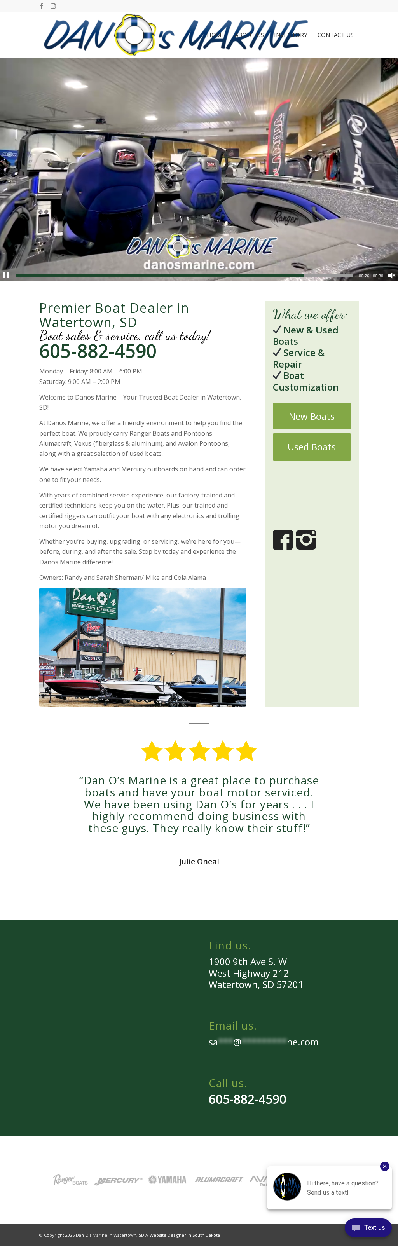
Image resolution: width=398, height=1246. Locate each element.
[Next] (341, 785)
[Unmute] (392, 275)
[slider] (184, 275)
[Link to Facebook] (41, 6)
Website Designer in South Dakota (185, 1235)
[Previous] (56, 785)
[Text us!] (368, 1230)
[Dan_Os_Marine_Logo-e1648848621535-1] (175, 35)
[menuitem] (216, 35)
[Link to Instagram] (53, 6)
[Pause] (6, 275)
